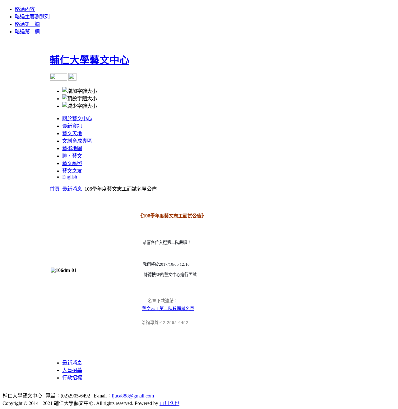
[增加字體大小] (79, 90)
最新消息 (72, 189)
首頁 (55, 189)
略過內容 (25, 9)
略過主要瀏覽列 (32, 16)
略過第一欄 (27, 24)
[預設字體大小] (79, 98)
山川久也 (169, 403)
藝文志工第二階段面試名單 (168, 308)
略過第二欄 (27, 31)
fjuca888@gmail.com (133, 395)
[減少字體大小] (79, 105)
